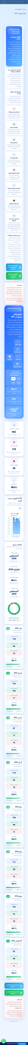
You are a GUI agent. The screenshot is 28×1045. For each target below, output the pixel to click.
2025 (18, 379)
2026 (13, 379)
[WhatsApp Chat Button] (3, 1041)
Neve (8, 1043)
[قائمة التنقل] (4, 2)
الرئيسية (24, 9)
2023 (18, 383)
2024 (13, 383)
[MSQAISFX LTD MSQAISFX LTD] (24, 2)
